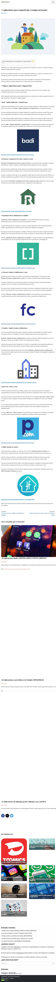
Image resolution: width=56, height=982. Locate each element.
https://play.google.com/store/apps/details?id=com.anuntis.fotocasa (18, 323)
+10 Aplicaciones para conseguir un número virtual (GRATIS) (41, 896)
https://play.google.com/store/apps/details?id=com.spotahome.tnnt (18, 268)
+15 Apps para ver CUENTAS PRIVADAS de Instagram (12, 878)
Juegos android (8, 973)
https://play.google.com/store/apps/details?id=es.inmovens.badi (17, 154)
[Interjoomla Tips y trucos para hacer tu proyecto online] (5, 2)
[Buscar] (53, 963)
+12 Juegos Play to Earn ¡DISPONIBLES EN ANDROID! (15, 941)
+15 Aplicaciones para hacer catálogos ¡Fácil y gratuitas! (13, 913)
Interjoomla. (17, 976)
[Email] (11, 816)
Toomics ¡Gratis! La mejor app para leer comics (14, 862)
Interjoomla (17, 947)
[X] (7, 816)
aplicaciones (20, 953)
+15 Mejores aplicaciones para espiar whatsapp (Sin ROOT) (42, 879)
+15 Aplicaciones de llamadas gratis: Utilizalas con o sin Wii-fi (23, 802)
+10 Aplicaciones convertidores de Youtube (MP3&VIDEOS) (22, 680)
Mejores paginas (19, 973)
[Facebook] (3, 816)
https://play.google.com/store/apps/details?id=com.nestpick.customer (18, 382)
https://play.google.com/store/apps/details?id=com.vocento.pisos (17, 442)
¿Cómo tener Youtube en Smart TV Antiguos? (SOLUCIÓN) (16, 933)
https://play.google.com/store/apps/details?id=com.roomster (16, 211)
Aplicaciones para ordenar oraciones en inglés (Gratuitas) (42, 846)
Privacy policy (4, 978)
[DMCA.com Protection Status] (4, 980)
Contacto (11, 978)
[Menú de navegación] (53, 2)
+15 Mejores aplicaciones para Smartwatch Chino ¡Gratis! (13, 895)
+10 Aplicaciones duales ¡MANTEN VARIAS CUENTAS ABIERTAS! (24, 558)
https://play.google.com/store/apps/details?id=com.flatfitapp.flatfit (17, 499)
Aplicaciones (4, 13)
